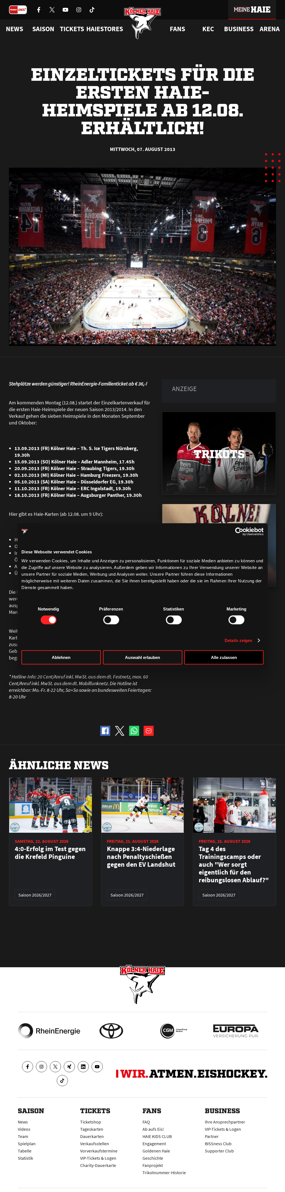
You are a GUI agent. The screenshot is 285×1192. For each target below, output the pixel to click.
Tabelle (24, 1151)
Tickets (72, 29)
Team (23, 1136)
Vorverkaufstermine (98, 1151)
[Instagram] (41, 1066)
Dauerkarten (92, 1136)
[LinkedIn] (83, 1066)
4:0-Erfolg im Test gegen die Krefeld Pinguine (50, 853)
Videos (24, 1129)
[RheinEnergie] (49, 1031)
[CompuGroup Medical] (173, 1031)
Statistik (25, 1158)
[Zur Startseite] (142, 22)
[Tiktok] (62, 1080)
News (23, 1122)
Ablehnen (61, 657)
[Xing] (69, 1066)
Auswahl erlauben (142, 657)
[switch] (111, 619)
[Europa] (236, 1031)
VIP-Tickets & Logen (98, 1158)
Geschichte (152, 1158)
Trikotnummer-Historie (164, 1172)
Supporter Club (219, 1151)
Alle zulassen (224, 657)
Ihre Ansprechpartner (225, 1122)
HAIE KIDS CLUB (157, 1136)
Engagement (154, 1143)
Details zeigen (238, 640)
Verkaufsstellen (94, 1143)
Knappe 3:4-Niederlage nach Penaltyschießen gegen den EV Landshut (141, 856)
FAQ (146, 1122)
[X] (55, 1066)
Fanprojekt (152, 1165)
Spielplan (27, 1143)
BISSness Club (218, 1143)
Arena (270, 29)
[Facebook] (27, 1066)
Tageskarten (91, 1129)
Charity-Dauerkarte (98, 1165)
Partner (212, 1136)
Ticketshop (90, 1122)
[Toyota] (111, 1031)
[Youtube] (97, 1066)
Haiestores (104, 29)
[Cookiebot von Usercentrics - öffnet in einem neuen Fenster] (239, 531)
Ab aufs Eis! (153, 1129)
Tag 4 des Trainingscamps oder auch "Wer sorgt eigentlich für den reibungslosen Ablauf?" (234, 864)
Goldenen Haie (156, 1151)
